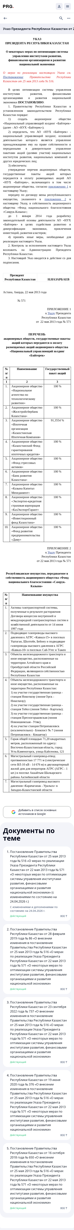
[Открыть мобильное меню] (67, 6)
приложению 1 (58, 186)
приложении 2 (55, 199)
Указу (51, 313)
